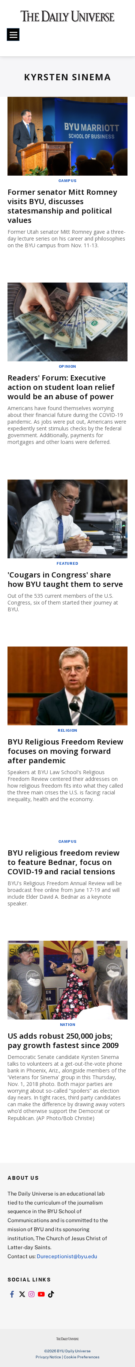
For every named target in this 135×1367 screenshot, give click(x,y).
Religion (67, 730)
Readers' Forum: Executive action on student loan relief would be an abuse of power (61, 387)
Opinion (67, 366)
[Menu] (13, 34)
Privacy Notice (48, 1357)
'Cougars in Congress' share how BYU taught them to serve (65, 579)
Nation (67, 1024)
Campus (67, 180)
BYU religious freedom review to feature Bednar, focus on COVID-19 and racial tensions (64, 862)
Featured (67, 563)
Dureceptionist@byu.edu (67, 1256)
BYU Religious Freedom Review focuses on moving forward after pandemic (65, 751)
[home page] (67, 19)
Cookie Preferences (81, 1357)
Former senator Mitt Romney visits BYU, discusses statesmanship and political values (62, 206)
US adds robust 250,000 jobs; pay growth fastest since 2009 (63, 1040)
